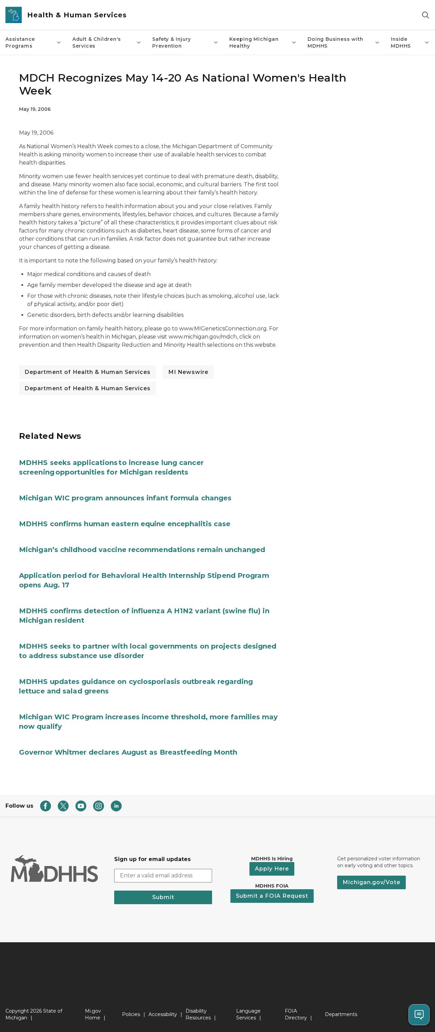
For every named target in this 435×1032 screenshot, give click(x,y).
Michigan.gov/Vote (371, 882)
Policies (131, 1014)
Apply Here (272, 868)
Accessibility (163, 1014)
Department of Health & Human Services (87, 372)
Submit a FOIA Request (272, 896)
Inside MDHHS (401, 42)
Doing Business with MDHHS (335, 42)
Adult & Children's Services (96, 42)
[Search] (425, 15)
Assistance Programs (20, 42)
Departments (341, 1014)
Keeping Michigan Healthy (254, 42)
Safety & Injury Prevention (171, 42)
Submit (163, 897)
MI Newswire (188, 372)
